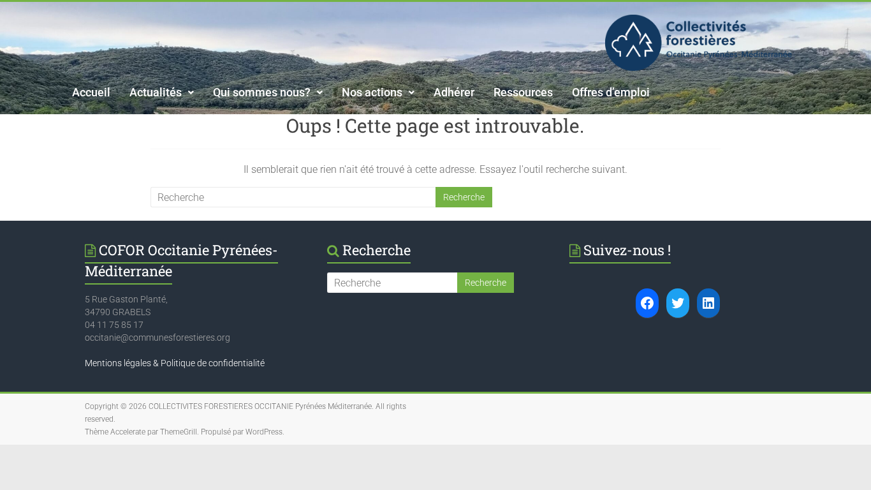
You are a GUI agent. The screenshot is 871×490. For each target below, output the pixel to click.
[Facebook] (647, 303)
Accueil (91, 92)
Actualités (155, 92)
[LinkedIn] (708, 303)
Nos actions (372, 92)
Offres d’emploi (611, 92)
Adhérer (454, 92)
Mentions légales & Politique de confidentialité (175, 363)
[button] (161, 92)
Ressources (523, 92)
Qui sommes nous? (262, 92)
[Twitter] (677, 303)
